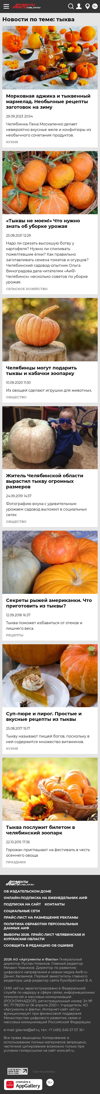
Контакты (55, 904)
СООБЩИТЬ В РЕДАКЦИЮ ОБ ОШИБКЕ (38, 945)
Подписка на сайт (22, 904)
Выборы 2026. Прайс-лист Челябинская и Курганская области (44, 937)
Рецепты (14, 635)
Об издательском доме (27, 891)
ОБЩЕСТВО (16, 397)
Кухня (12, 142)
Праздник (16, 862)
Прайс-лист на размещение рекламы (41, 917)
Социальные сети (22, 911)
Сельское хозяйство (27, 289)
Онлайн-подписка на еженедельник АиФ (45, 898)
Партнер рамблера (44, 1071)
